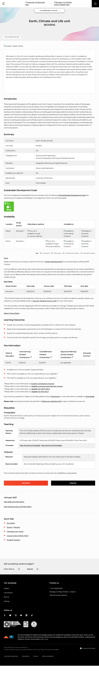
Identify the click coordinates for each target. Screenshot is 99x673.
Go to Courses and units (11, 37)
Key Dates (11, 523)
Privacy (35, 656)
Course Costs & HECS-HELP (18, 536)
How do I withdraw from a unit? (45, 301)
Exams (9, 527)
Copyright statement (11, 656)
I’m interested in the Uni (48, 10)
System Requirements (53, 262)
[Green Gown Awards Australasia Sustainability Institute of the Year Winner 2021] (34, 624)
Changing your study (15, 531)
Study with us (9, 569)
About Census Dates (11, 313)
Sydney (6, 601)
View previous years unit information (17, 507)
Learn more (44, 639)
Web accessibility (48, 656)
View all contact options (58, 595)
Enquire (73, 483)
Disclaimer (25, 656)
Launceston (8, 593)
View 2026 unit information (14, 502)
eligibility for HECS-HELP (40, 389)
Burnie (6, 597)
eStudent (26, 483)
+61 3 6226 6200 (56, 588)
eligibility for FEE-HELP (40, 392)
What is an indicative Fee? (51, 401)
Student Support (13, 540)
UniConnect (55, 396)
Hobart (6, 588)
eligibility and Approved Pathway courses (47, 386)
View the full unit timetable (51, 445)
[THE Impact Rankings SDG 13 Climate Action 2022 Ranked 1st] (12, 624)
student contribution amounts (42, 384)
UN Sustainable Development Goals (72, 195)
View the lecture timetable (30, 445)
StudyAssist (90, 396)
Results (17, 527)
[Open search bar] (95, 3)
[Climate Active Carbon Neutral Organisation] (25, 624)
